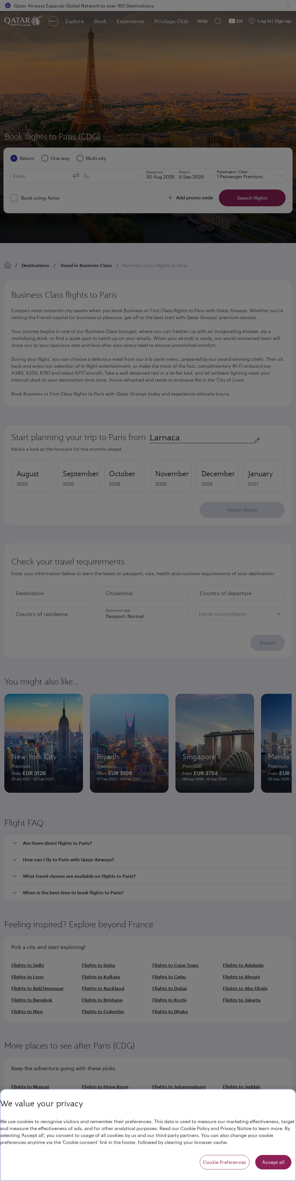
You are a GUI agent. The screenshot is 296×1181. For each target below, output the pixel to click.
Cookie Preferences (224, 1162)
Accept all (273, 1162)
